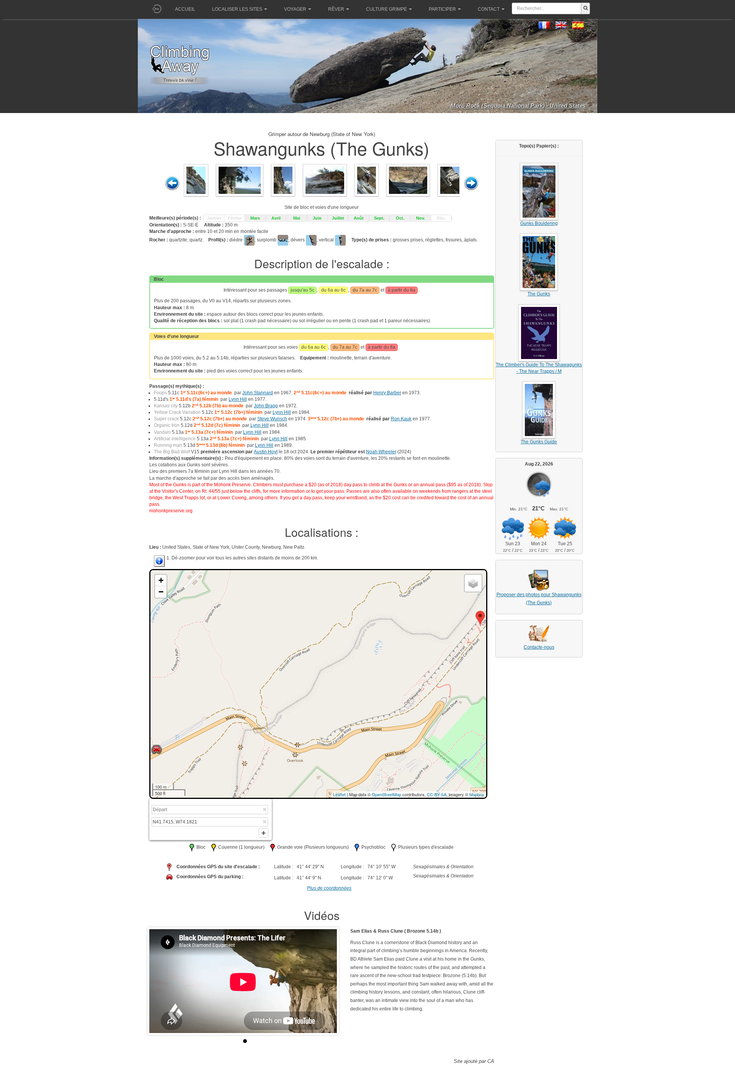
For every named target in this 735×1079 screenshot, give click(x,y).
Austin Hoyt (266, 451)
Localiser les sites (237, 9)
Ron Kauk (401, 418)
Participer (442, 9)
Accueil (185, 9)
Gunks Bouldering (539, 223)
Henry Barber (387, 392)
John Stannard (257, 392)
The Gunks (539, 294)
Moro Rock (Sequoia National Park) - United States (518, 105)
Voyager (295, 9)
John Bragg (266, 405)
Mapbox (476, 794)
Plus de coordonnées (329, 888)
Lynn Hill (238, 399)
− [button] (160, 592)
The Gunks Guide (539, 441)
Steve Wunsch (272, 418)
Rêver (336, 9)
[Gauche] (172, 183)
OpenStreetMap (386, 794)
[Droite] (471, 183)
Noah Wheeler (381, 451)
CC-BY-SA (436, 794)
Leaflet (339, 794)
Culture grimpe (386, 9)
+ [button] (160, 580)
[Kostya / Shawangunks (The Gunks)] (239, 180)
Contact (489, 9)
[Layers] (473, 583)
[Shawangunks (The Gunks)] (196, 180)
